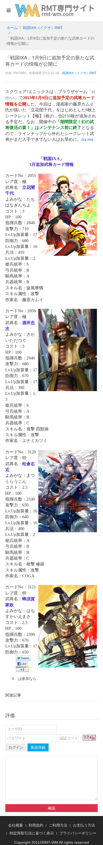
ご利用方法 (58, 825)
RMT (46, 842)
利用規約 (36, 825)
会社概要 (15, 825)
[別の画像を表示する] (89, 738)
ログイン (15, 747)
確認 (51, 808)
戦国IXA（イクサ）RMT (43, 28)
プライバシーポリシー (77, 833)
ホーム (12, 28)
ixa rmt (87, 139)
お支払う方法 (84, 825)
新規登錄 (38, 747)
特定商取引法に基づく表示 (32, 833)
